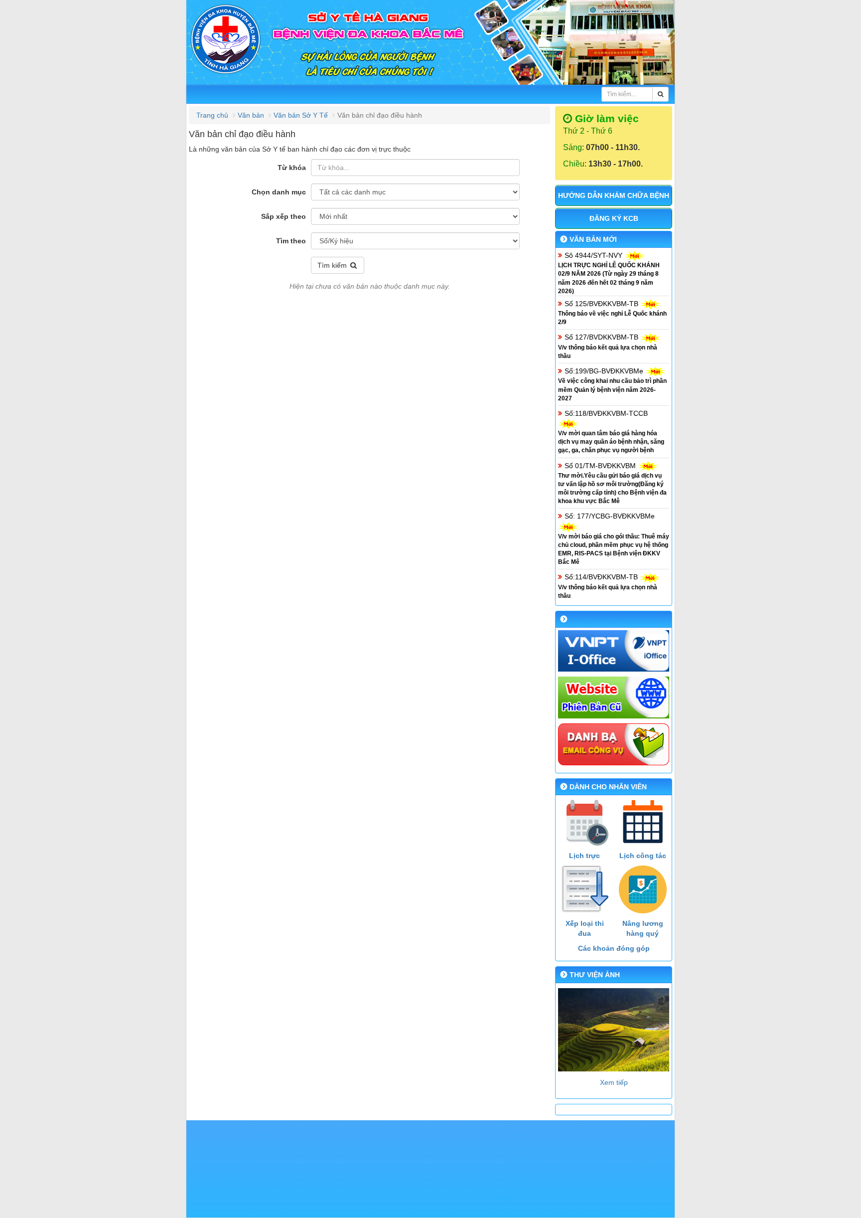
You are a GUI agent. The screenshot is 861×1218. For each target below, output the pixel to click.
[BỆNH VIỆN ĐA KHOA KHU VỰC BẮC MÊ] (430, 43)
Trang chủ (212, 115)
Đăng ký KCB (613, 218)
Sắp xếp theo (283, 216)
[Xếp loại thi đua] (585, 889)
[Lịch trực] (585, 822)
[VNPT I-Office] (613, 651)
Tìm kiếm (333, 265)
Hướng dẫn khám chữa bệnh (613, 195)
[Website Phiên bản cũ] (613, 697)
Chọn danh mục (279, 192)
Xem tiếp (614, 1082)
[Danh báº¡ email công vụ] (613, 744)
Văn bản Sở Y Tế (301, 115)
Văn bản (251, 115)
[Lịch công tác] (643, 822)
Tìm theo (291, 241)
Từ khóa (292, 168)
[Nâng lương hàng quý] (643, 889)
